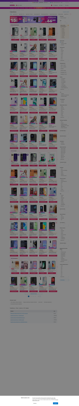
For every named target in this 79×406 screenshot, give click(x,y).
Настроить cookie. (53, 398)
